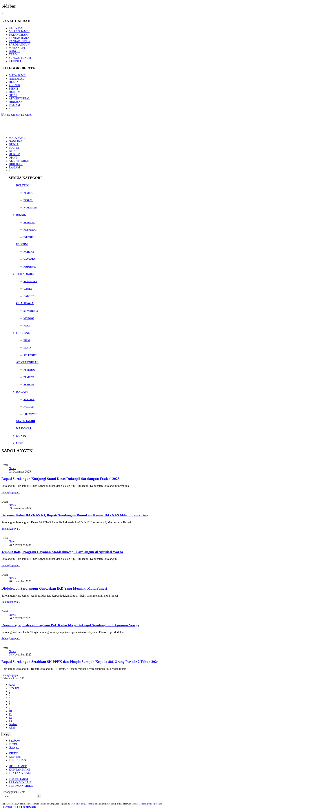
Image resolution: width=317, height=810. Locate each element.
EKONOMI (29, 222)
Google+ (14, 747)
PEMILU (28, 193)
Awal (12, 684)
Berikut (13, 724)
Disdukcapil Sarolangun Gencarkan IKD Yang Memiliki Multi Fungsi (54, 588)
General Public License (150, 803)
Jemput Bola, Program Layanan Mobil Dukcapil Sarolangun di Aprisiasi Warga (62, 552)
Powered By (18, 806)
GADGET (28, 296)
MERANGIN (17, 47)
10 (10, 711)
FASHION (28, 406)
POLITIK (14, 85)
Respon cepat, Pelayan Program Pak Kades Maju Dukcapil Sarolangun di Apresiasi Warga (70, 625)
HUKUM (14, 91)
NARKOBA (29, 259)
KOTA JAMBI (17, 28)
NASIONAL (16, 78)
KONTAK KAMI (19, 769)
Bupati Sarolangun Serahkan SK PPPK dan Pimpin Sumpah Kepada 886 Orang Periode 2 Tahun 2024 (80, 662)
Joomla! (90, 803)
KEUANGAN (30, 229)
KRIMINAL (29, 266)
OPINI (13, 95)
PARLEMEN (30, 207)
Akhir (12, 727)
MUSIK (27, 347)
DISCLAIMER (18, 766)
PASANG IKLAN (20, 782)
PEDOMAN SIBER (21, 785)
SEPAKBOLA (30, 311)
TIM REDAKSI (18, 779)
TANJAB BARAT (20, 37)
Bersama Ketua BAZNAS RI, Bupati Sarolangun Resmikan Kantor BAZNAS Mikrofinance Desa (74, 515)
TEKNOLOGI (25, 273)
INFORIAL (29, 237)
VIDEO (13, 753)
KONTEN (15, 756)
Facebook (14, 740)
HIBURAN (16, 101)
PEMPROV (29, 369)
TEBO (13, 54)
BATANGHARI (18, 34)
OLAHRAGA (25, 303)
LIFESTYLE (30, 414)
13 (10, 720)
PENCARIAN (17, 760)
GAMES (27, 288)
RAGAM (14, 105)
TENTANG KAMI (20, 772)
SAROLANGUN (19, 44)
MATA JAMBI (17, 75)
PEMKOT (28, 377)
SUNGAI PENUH (20, 57)
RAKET (27, 325)
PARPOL (28, 200)
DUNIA (14, 81)
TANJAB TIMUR (19, 41)
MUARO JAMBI (19, 31)
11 (10, 714)
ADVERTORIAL (19, 98)
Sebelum (14, 687)
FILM (26, 340)
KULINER (28, 399)
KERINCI (15, 61)
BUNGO (14, 51)
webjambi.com (78, 803)
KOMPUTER (30, 281)
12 (10, 717)
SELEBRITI (30, 355)
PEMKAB (28, 384)
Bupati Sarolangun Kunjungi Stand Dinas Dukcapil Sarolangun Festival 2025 (60, 479)
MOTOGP (28, 318)
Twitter (13, 743)
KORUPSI (28, 251)
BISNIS (13, 88)
